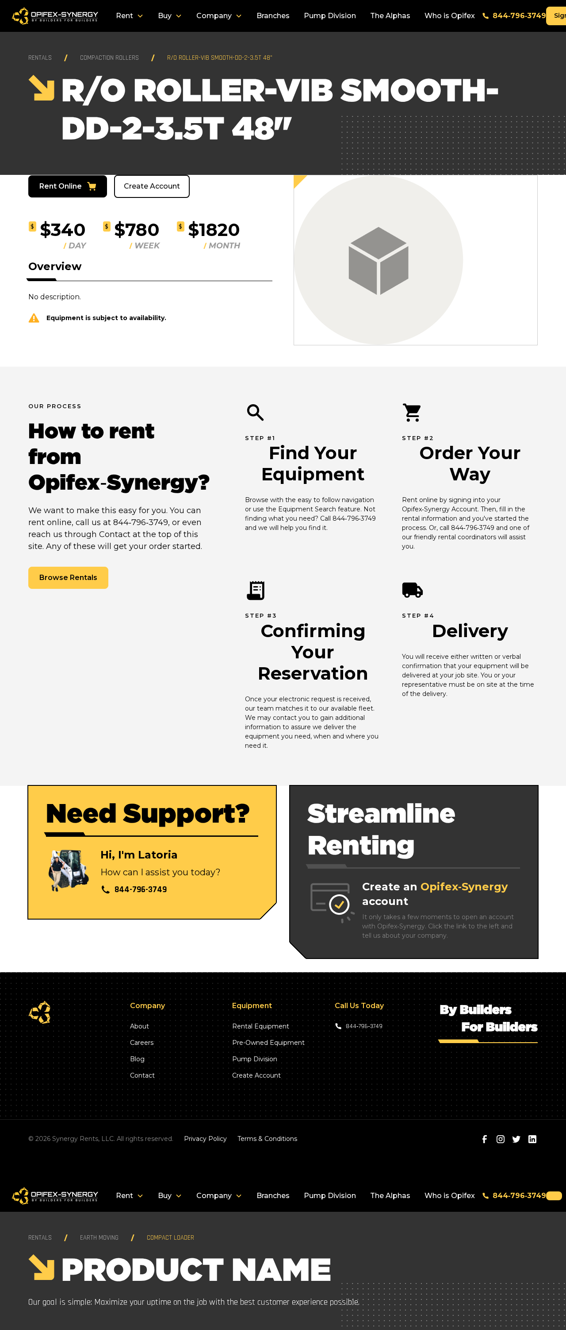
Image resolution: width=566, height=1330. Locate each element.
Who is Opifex (449, 16)
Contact (142, 1075)
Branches (273, 16)
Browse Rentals (68, 577)
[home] (54, 16)
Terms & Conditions (267, 1139)
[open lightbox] (416, 260)
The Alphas (390, 16)
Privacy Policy (205, 1139)
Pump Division (330, 16)
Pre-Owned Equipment (268, 1043)
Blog (137, 1059)
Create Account (152, 186)
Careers (141, 1043)
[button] (130, 16)
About (139, 1026)
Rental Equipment (260, 1026)
